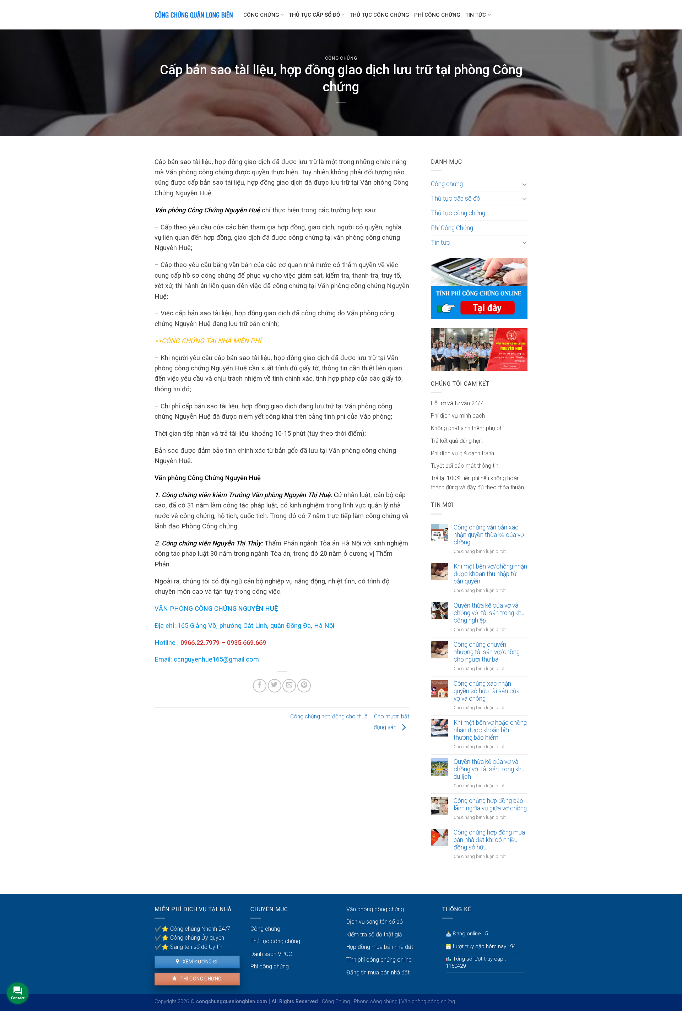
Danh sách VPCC (271, 954)
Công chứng (261, 15)
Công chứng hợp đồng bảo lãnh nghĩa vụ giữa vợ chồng (490, 804)
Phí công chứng (200, 979)
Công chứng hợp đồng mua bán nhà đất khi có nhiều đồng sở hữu (489, 840)
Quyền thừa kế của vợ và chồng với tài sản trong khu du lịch (489, 769)
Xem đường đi (199, 961)
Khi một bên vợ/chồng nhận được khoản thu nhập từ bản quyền (490, 574)
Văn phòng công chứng (375, 909)
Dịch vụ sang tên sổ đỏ (374, 921)
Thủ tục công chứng (379, 15)
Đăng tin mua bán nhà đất (378, 972)
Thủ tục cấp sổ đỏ (314, 15)
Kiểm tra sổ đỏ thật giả (374, 934)
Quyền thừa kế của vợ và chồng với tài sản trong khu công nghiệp (489, 613)
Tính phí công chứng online (379, 959)
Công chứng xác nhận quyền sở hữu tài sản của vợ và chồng (487, 691)
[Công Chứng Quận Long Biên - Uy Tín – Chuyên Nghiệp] (194, 15)
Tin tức (475, 15)
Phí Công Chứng (437, 15)
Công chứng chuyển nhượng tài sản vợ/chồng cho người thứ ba (487, 652)
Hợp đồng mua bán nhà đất (379, 947)
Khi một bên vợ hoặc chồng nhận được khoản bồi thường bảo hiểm (490, 730)
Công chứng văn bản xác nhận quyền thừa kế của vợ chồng (489, 535)
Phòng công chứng (375, 1002)
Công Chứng (336, 1002)
